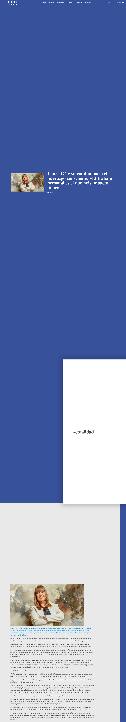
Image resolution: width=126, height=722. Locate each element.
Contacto (88, 3)
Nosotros (52, 3)
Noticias (79, 3)
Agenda (69, 3)
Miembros (60, 3)
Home (44, 3)
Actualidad (83, 431)
